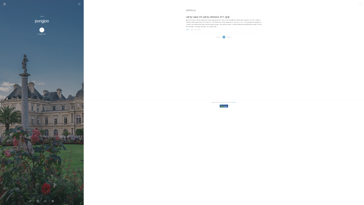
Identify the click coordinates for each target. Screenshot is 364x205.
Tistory (234, 102)
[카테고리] (4, 4)
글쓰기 (30, 201)
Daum (223, 102)
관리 (53, 201)
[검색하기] (79, 4)
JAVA (187, 29)
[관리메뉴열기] (360, 3)
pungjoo (42, 21)
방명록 (38, 201)
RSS (45, 201)
